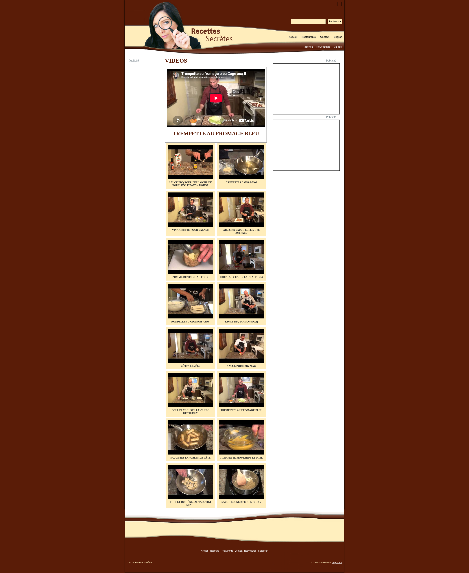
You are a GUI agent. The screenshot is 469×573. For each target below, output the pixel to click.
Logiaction (337, 562)
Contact (324, 36)
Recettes (308, 46)
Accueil (293, 36)
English (338, 36)
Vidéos (338, 46)
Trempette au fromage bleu (216, 133)
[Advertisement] (143, 118)
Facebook (263, 551)
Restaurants (309, 36)
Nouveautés (323, 46)
